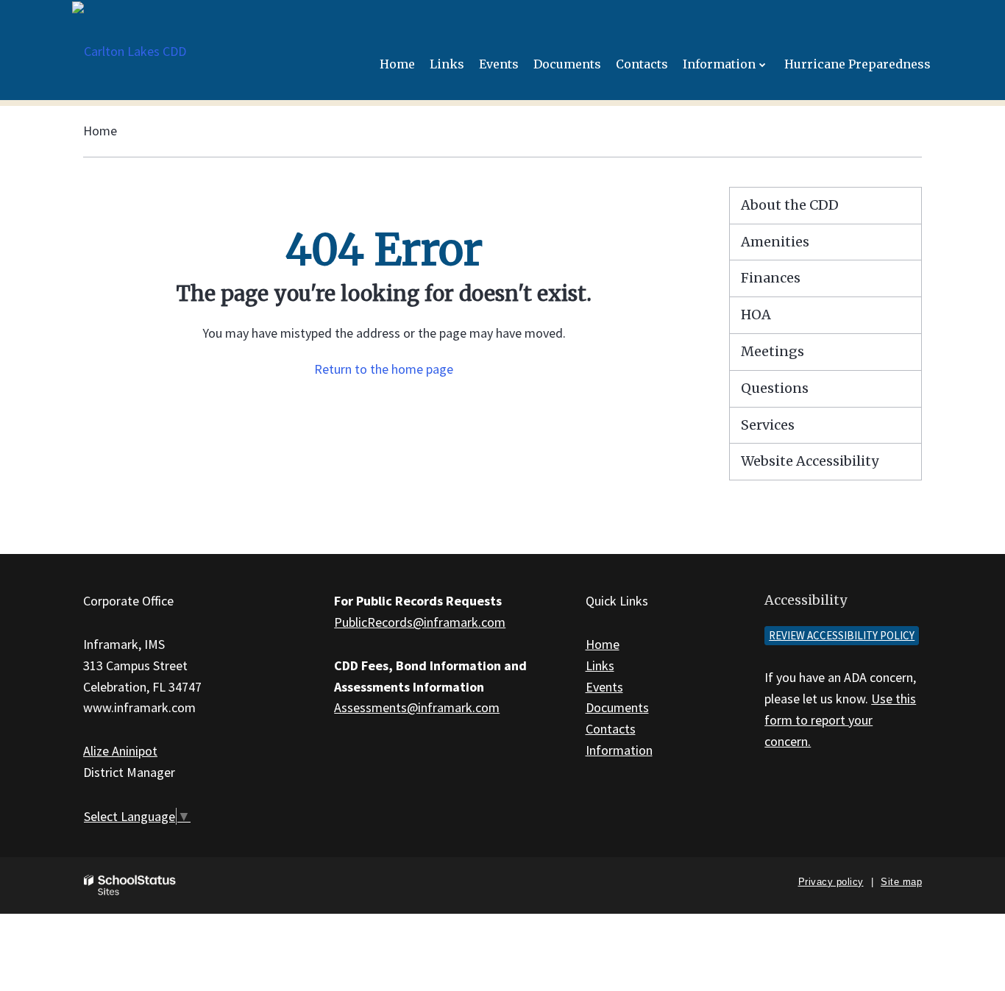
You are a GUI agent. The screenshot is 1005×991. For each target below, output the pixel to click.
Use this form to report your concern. (840, 720)
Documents (617, 707)
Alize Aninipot (120, 750)
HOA (756, 314)
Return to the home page (383, 368)
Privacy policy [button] (831, 881)
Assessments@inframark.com (417, 707)
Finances (770, 277)
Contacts (611, 728)
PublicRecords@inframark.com (419, 622)
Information (619, 750)
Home (100, 130)
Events (604, 686)
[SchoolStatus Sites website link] (130, 885)
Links (600, 665)
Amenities (775, 241)
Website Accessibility (809, 460)
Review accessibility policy (842, 635)
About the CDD (790, 204)
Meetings (772, 351)
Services (768, 424)
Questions (775, 388)
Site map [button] (901, 881)
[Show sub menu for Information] (762, 64)
